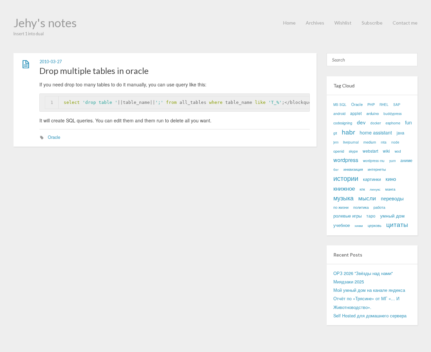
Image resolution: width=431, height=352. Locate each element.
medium (369, 142)
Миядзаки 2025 (348, 282)
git (335, 133)
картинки (372, 179)
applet (356, 113)
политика (361, 207)
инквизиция (353, 169)
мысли (367, 198)
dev (361, 122)
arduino (372, 113)
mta (384, 142)
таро (370, 216)
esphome (393, 122)
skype (353, 151)
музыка (343, 198)
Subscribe (372, 23)
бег (336, 169)
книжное (344, 188)
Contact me (405, 23)
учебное (341, 225)
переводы (392, 198)
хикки (359, 225)
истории (345, 178)
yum (392, 160)
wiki (386, 151)
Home (289, 23)
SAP (396, 104)
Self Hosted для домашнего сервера (369, 316)
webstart (370, 151)
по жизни (341, 207)
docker (375, 123)
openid (338, 151)
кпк (362, 189)
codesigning (342, 122)
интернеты (377, 169)
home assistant (376, 132)
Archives (315, 23)
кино (391, 178)
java (400, 132)
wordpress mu (374, 160)
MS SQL (339, 104)
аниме (406, 160)
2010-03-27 (50, 61)
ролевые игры (347, 215)
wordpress (345, 160)
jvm (335, 142)
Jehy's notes (45, 22)
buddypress (393, 113)
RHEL (384, 104)
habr (348, 131)
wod (398, 151)
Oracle (54, 137)
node (395, 142)
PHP (371, 104)
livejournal (351, 142)
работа (379, 207)
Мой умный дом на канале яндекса (369, 290)
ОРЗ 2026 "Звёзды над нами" (363, 273)
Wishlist (343, 23)
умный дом (392, 215)
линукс (375, 189)
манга (390, 189)
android (339, 113)
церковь (375, 225)
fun (408, 122)
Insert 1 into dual (28, 33)
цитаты (397, 224)
